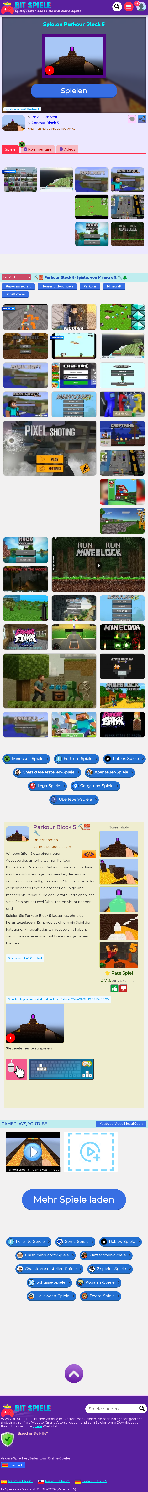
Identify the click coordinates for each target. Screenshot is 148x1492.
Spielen (74, 90)
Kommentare (38, 149)
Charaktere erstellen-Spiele (48, 772)
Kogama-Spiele (100, 1282)
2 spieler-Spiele (111, 1268)
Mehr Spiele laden (74, 1199)
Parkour (89, 286)
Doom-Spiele (102, 1296)
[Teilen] (142, 119)
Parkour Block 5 (94, 1481)
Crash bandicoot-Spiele (47, 1255)
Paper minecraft (18, 286)
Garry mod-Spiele (97, 785)
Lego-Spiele (49, 785)
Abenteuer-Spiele (111, 772)
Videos (68, 149)
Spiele (10, 149)
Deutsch (16, 1465)
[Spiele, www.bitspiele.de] (27, 7)
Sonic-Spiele (77, 1241)
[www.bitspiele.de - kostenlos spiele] (27, 1410)
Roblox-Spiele (126, 758)
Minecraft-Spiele (27, 758)
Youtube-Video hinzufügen (121, 1123)
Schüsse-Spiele (50, 1282)
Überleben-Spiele (75, 799)
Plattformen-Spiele (107, 1255)
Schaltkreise (15, 294)
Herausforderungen (57, 286)
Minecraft (114, 286)
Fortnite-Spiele (78, 758)
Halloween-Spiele (52, 1296)
